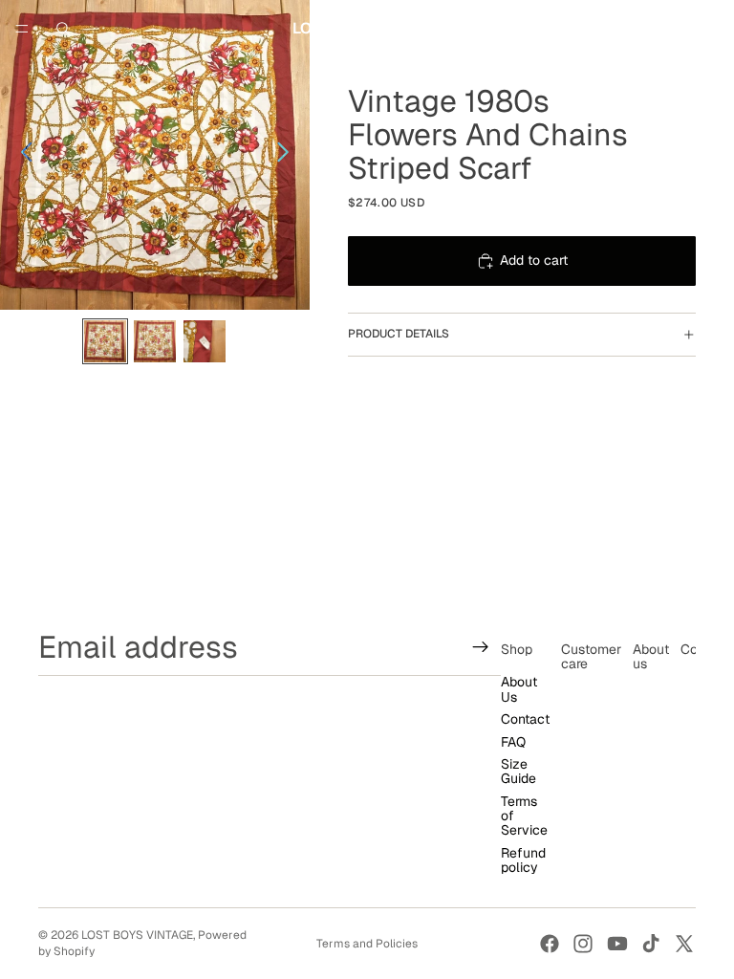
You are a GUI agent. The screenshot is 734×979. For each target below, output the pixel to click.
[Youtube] (617, 943)
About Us (519, 690)
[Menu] (22, 29)
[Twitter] (684, 943)
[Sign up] (481, 647)
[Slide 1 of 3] (105, 341)
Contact (525, 719)
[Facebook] (549, 943)
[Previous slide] (21, 155)
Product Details (398, 333)
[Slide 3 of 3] (205, 341)
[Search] (63, 29)
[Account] (669, 29)
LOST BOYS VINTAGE (137, 935)
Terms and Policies (367, 943)
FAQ (513, 742)
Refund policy (523, 860)
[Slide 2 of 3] (155, 341)
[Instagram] (583, 943)
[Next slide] (288, 155)
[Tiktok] (650, 943)
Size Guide (518, 771)
